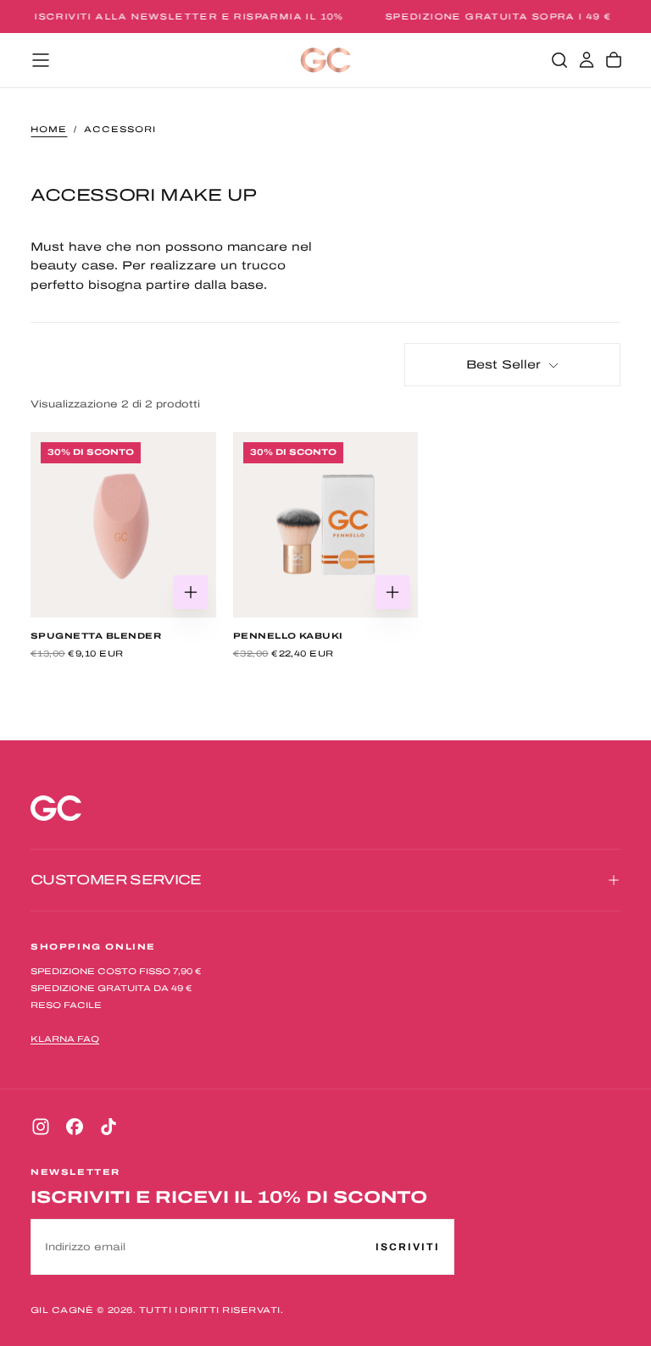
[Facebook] (74, 1126)
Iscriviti (408, 1247)
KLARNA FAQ (65, 1039)
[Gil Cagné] (56, 808)
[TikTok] (108, 1126)
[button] (41, 60)
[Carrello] (614, 60)
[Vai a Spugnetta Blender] (123, 525)
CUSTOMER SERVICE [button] (116, 879)
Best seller (503, 365)
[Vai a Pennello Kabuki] (326, 525)
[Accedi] (586, 60)
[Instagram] (41, 1126)
